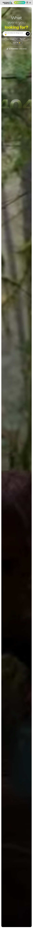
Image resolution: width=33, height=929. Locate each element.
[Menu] (30, 3)
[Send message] (28, 34)
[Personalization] (27, 2)
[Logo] (7, 2)
